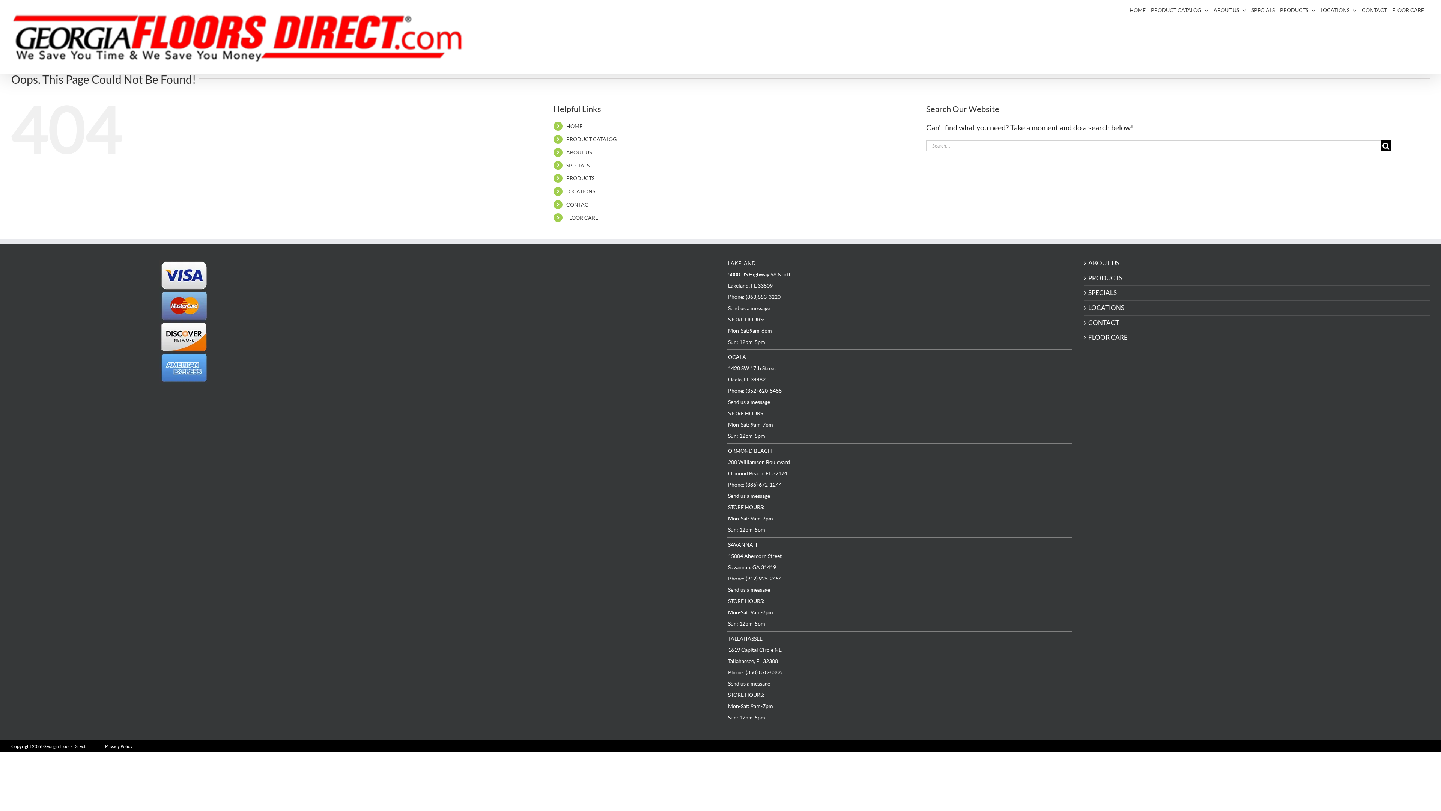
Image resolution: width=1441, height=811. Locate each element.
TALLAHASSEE (745, 638)
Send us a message (749, 308)
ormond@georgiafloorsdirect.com (424, 379)
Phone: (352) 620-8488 (755, 390)
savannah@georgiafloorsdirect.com (426, 427)
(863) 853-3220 (405, 278)
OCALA (737, 357)
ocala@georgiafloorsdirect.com (421, 331)
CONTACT (578, 204)
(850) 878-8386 (405, 470)
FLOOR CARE (582, 217)
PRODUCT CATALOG (591, 139)
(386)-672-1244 (405, 374)
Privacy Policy (118, 746)
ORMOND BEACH (750, 451)
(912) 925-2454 (405, 422)
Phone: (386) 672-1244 (755, 484)
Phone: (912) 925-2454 (755, 578)
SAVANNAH (742, 544)
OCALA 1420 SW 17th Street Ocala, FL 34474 (393, 315)
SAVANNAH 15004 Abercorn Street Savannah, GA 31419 (396, 411)
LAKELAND (383, 262)
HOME (574, 126)
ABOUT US (579, 152)
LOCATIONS (580, 191)
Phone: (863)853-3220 (754, 297)
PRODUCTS (580, 178)
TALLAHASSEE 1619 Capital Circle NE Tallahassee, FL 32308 (396, 459)
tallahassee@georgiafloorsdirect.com (428, 475)
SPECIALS (578, 165)
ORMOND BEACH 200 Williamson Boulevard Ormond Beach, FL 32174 (400, 363)
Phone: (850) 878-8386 (755, 672)
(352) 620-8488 (405, 326)
